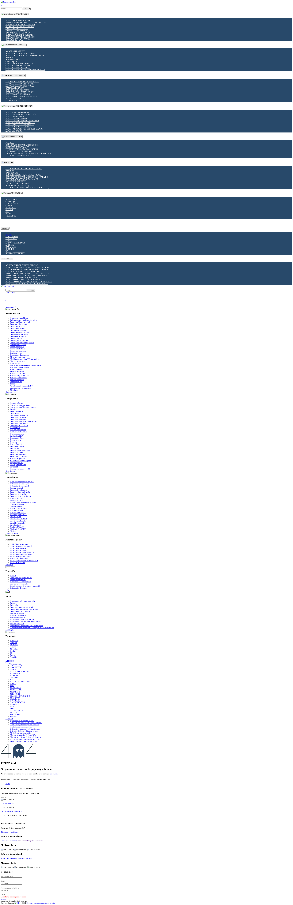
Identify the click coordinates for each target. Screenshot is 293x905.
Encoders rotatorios (17, 347)
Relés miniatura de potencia (20, 456)
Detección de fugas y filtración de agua (26, 275)
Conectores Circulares (17, 66)
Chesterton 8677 (9, 804)
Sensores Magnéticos (17, 459)
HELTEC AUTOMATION (15, 253)
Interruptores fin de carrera (19, 355)
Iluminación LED (16, 436)
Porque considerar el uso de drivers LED (26, 284)
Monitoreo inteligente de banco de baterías (28, 282)
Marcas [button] (8, 663)
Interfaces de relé (16, 353)
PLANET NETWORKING (20, 696)
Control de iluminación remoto (22, 271)
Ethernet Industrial (16, 100)
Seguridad (10, 216)
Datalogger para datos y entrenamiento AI (27, 273)
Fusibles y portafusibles (18, 432)
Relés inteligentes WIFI (18, 454)
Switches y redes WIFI (18, 515)
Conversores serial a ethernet (21, 96)
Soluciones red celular (18, 521)
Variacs (12, 384)
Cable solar (11, 173)
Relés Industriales (16, 452)
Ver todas (8, 235)
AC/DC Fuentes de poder (17, 112)
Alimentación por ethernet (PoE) (22, 82)
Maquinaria (14, 390)
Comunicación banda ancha (19, 92)
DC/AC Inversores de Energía (20, 123)
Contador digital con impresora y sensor (26, 269)
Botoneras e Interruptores (19, 27)
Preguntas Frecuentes (35, 841)
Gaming (9, 206)
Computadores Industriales (20, 35)
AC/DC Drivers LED (14, 117)
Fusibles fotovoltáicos (17, 183)
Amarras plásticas (15, 51)
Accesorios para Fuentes (18, 127)
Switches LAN (15, 525)
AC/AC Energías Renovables (19, 125)
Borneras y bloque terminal (20, 25)
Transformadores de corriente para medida (28, 153)
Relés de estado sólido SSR (20, 450)
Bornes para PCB (13, 59)
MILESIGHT (15, 694)
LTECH (13, 684)
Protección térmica (16, 444)
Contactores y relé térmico (20, 37)
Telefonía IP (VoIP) (17, 527)
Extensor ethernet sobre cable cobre (23, 502)
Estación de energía (15, 181)
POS (7, 212)
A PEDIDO (9, 661)
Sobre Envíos (22, 841)
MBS (12, 686)
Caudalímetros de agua (17, 33)
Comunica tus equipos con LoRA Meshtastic (27, 267)
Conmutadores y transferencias (22, 145)
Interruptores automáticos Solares (24, 187)
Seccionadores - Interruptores (20, 388)
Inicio (7, 784)
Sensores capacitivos (17, 373)
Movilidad (10, 208)
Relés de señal (15, 448)
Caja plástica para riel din (19, 63)
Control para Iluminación (19, 341)
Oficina (9, 210)
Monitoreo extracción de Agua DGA (24, 280)
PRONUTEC (15, 698)
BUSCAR (26, 9)
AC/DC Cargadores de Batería (20, 114)
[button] (11, 307)
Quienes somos (22, 858)
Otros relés (14, 442)
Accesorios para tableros (19, 20)
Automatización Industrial (19, 86)
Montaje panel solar (17, 624)
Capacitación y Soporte (17, 31)
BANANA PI (10, 247)
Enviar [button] (3, 899)
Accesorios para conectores (20, 53)
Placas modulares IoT (18, 513)
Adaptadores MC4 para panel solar (23, 169)
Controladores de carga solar (22, 179)
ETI (6, 251)
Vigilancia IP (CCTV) (18, 529)
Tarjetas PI (14, 467)
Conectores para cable (17, 68)
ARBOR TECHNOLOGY (15, 243)
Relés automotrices (17, 446)
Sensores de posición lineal (20, 376)
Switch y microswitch (18, 465)
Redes (8, 214)
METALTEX (15, 692)
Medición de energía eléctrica (21, 277)
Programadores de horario (19, 367)
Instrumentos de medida (18, 155)
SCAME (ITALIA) (17, 710)
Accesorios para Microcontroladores (25, 55)
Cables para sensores (16, 29)
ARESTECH (10, 245)
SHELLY (13, 712)
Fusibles (9, 143)
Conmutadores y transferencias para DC (26, 177)
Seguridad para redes (17, 523)
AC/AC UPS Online (14, 131)
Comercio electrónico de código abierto (40, 903)
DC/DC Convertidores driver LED (22, 121)
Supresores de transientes (19, 151)
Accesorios (11, 199)
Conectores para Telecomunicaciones (25, 70)
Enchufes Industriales (17, 147)
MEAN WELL (15, 688)
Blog (30, 858)
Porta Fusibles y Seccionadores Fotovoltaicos (26, 626)
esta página (54, 774)
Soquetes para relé (16, 463)
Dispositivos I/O (13, 98)
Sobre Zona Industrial (9, 841)
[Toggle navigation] (15, 2)
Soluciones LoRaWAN (18, 519)
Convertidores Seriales (18, 345)
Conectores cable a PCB (19, 424)
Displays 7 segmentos (18, 430)
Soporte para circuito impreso (20, 461)
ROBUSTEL (15, 708)
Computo (10, 201)
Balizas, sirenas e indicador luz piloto (25, 23)
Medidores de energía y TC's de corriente (25, 359)
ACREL (8, 241)
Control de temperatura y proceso (22, 343)
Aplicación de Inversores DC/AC (21, 265)
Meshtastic (14, 531)
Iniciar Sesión (10, 292)
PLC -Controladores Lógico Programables (25, 365)
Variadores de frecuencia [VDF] (21, 386)
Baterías (9, 57)
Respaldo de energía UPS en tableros (23, 741)
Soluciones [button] (9, 719)
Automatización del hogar (19, 84)
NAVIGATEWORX (17, 702)
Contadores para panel (17, 39)
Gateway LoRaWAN (17, 504)
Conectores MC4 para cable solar (23, 175)
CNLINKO (9, 249)
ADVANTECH (11, 239)
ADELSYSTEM (11, 237)
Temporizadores (16, 382)
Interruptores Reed (16, 438)
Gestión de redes (16, 506)
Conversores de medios (17, 94)
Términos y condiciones (9, 832)
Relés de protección (17, 371)
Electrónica (12, 204)
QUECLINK (15, 700)
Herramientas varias (17, 434)
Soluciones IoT (15, 517)
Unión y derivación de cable (20, 469)
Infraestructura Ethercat (18, 508)
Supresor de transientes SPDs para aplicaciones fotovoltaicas (32, 628)
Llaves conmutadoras (17, 357)
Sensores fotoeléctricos (18, 378)
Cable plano (11, 61)
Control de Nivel (16, 339)
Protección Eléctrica (17, 369)
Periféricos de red (16, 511)
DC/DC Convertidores (16, 119)
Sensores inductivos (17, 380)
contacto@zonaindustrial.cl (12, 811)
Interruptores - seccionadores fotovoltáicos (25, 622)
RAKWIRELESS (16, 704)
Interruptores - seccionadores (21, 149)
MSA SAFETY (16, 690)
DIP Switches (15, 428)
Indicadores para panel (18, 351)
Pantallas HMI (15, 363)
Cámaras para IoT (14, 88)
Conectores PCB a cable (19, 426)
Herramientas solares (17, 185)
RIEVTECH (14, 706)
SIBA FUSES (15, 714)
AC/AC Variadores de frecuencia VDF (24, 129)
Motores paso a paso (17, 361)
